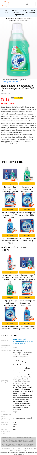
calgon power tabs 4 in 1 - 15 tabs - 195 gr (27, 239)
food (5, 10)
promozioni (12, 20)
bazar (6, 12)
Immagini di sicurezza (10, 82)
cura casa (16, 12)
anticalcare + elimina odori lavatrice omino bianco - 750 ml (10, 277)
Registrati (9, 18)
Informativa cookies (30, 449)
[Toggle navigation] (27, 4)
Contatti (26, 450)
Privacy (20, 449)
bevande (15, 10)
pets (33, 10)
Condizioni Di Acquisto (8, 449)
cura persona (30, 12)
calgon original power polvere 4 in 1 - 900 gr (27, 214)
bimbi (25, 10)
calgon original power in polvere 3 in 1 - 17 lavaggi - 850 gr (10, 215)
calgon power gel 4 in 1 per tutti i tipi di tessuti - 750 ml (10, 240)
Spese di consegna (15, 450)
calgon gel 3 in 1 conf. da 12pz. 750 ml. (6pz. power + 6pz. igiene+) (10, 189)
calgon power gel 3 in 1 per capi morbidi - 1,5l (27, 327)
